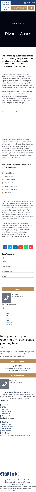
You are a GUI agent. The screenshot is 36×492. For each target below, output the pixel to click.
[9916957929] (4, 384)
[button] (5, 247)
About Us (9, 316)
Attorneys (9, 322)
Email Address (6, 266)
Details (4, 276)
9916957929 (13, 380)
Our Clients (9, 324)
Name (4, 261)
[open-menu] (31, 8)
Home (7, 313)
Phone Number (7, 271)
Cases (8, 320)
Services (8, 318)
